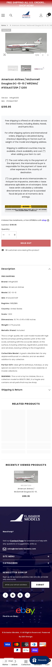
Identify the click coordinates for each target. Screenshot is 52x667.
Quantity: (5, 229)
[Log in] (41, 15)
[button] (42, 55)
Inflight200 (14, 98)
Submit (40, 584)
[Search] (11, 15)
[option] (26, 43)
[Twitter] (27, 595)
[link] (13, 447)
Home (3, 25)
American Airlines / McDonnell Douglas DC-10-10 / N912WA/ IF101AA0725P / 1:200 (26, 490)
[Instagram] (12, 595)
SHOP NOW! (26, 5)
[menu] (3, 15)
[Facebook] (5, 595)
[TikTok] (20, 595)
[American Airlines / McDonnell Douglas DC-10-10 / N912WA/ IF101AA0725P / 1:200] (26, 477)
